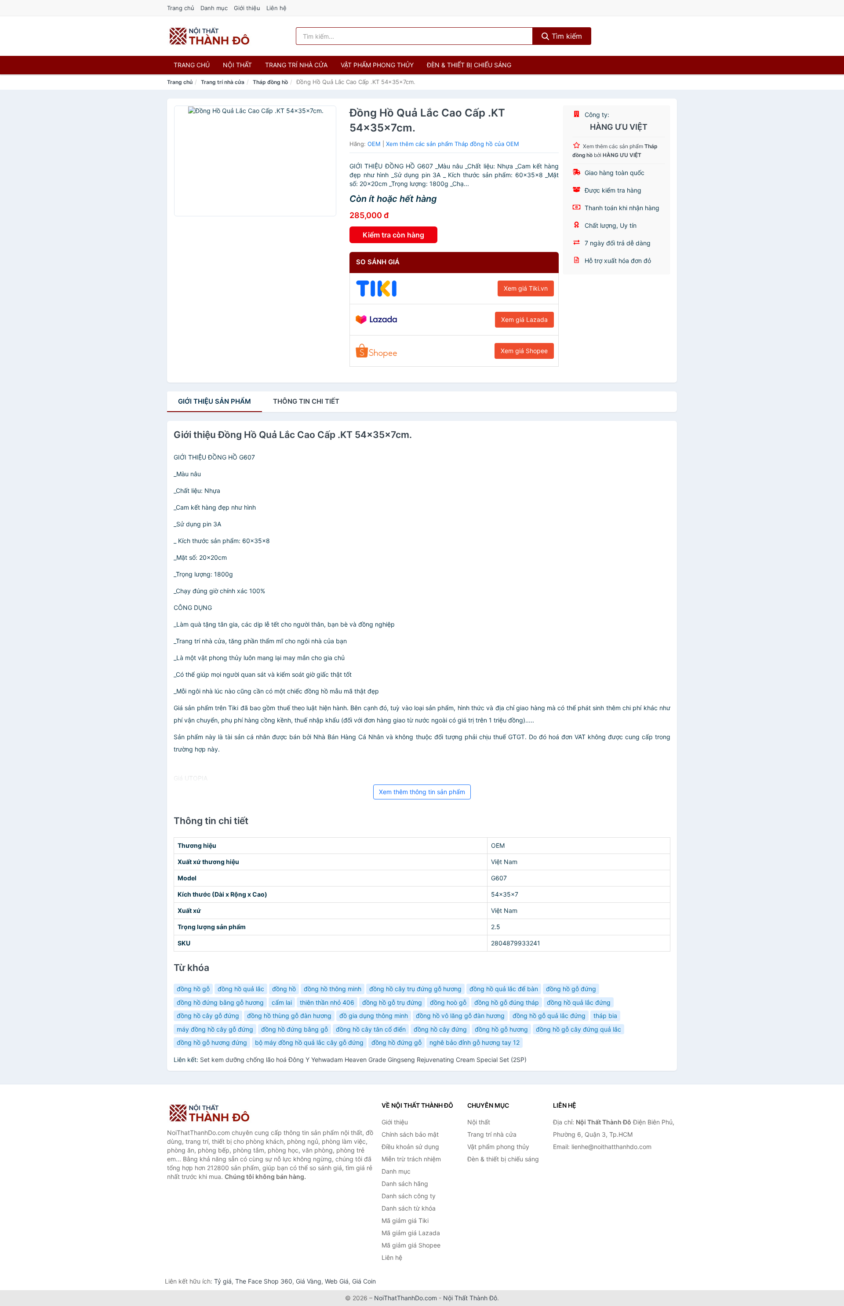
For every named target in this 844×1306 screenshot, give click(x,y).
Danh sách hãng (405, 1183)
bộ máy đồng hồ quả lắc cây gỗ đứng (309, 1042)
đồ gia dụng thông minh (373, 1015)
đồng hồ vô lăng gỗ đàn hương (460, 1015)
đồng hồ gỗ (193, 988)
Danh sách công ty (409, 1196)
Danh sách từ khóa (409, 1208)
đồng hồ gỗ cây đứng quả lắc (578, 1029)
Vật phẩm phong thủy (377, 65)
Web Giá (337, 1281)
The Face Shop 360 (263, 1281)
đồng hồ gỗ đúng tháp (506, 1002)
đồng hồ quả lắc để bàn (503, 988)
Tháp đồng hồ (270, 82)
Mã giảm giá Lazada (411, 1233)
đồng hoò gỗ (448, 1002)
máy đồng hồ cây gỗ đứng (215, 1029)
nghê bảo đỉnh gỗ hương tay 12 (474, 1042)
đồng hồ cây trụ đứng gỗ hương (415, 988)
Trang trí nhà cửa (296, 65)
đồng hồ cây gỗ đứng (208, 1015)
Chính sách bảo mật (410, 1134)
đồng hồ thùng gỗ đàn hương (289, 1015)
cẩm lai (282, 1002)
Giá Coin (364, 1281)
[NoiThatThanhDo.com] (209, 36)
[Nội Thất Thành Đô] (211, 1113)
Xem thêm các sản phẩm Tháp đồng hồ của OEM (452, 143)
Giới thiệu (247, 7)
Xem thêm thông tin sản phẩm (422, 791)
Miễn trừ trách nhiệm (411, 1159)
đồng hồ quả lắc (241, 988)
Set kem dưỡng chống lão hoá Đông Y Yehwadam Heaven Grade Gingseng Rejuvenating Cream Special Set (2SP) (363, 1059)
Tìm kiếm (565, 36)
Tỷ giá (223, 1281)
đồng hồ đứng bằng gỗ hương (220, 1002)
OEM (374, 143)
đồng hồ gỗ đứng (571, 988)
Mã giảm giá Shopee (411, 1245)
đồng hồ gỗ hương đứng (212, 1042)
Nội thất (237, 65)
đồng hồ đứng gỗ (396, 1042)
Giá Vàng (308, 1281)
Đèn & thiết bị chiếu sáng (469, 65)
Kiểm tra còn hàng (393, 234)
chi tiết (306, 401)
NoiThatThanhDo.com (405, 1298)
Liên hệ (276, 7)
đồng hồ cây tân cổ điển (371, 1029)
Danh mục (214, 7)
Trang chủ (180, 7)
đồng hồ (284, 988)
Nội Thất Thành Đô (470, 1298)
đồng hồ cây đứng (440, 1029)
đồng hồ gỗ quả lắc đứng (549, 1015)
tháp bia (605, 1015)
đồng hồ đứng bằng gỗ (294, 1029)
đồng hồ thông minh (332, 988)
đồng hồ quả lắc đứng (579, 1002)
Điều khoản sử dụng (410, 1146)
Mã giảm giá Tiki (405, 1220)
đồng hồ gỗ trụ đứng (392, 1002)
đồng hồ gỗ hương (501, 1029)
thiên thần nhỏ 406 (327, 1002)
